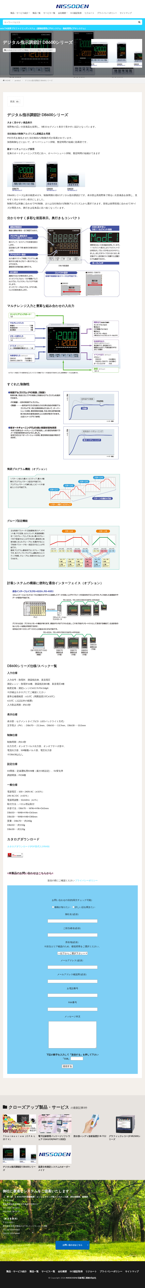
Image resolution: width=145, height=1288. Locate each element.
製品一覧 (36, 13)
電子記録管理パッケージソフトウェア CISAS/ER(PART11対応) (54, 1138)
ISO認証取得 (76, 13)
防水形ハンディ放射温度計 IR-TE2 (90, 1136)
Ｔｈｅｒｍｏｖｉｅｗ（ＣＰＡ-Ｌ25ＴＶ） (19, 1138)
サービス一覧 (49, 13)
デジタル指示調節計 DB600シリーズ (39, 80)
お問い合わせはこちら (72, 1245)
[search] (139, 22)
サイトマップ (126, 13)
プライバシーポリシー (107, 13)
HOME (7, 80)
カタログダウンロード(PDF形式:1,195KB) (28, 846)
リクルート (89, 13)
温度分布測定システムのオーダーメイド (54, 1168)
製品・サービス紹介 (19, 13)
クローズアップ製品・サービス (25, 50)
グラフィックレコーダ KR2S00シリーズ (124, 1138)
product (9, 50)
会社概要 (62, 13)
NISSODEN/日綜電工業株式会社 (81, 1278)
